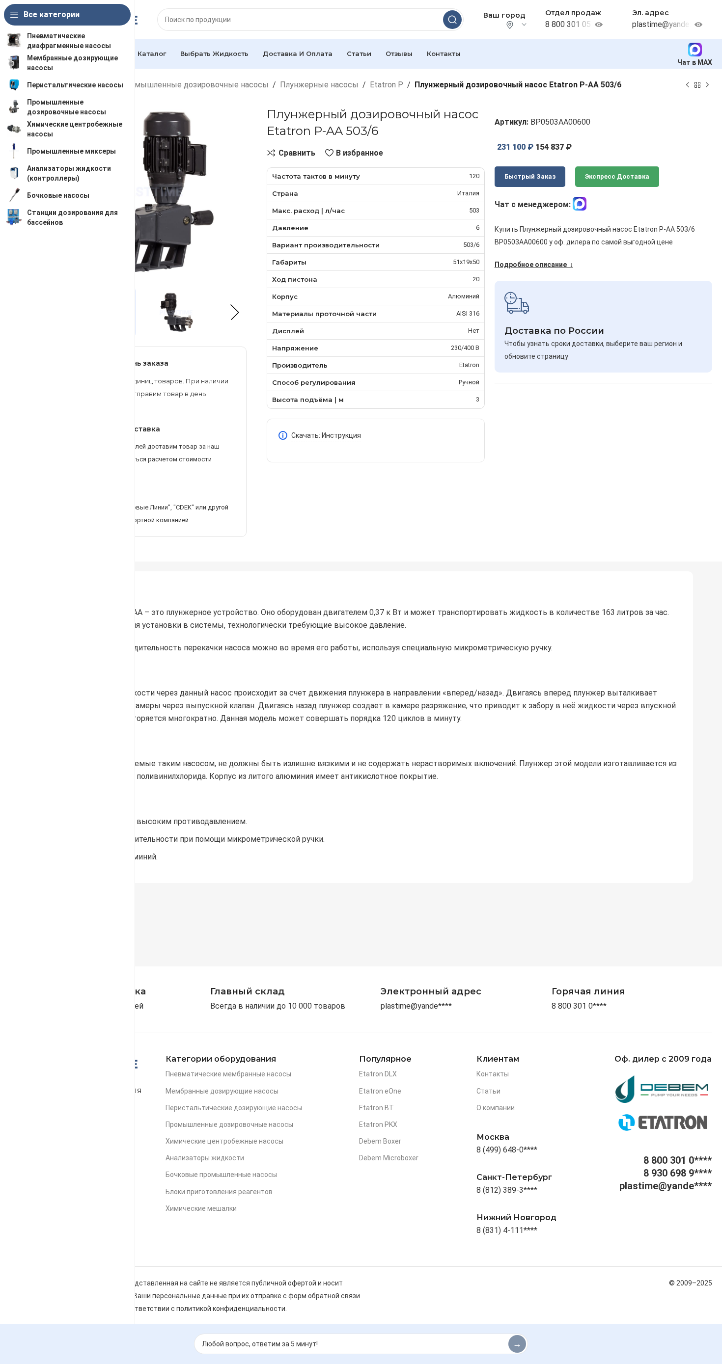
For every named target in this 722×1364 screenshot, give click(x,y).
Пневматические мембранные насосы (228, 1074)
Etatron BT (376, 1108)
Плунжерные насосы (319, 84)
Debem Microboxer (388, 1158)
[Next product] (707, 85)
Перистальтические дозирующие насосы (234, 1108)
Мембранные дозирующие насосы (222, 1091)
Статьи (488, 1091)
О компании (495, 1108)
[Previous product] (688, 85)
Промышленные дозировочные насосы (194, 84)
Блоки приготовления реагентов (219, 1192)
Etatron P (386, 84)
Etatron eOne (380, 1091)
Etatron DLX (378, 1074)
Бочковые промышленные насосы (221, 1174)
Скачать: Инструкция (326, 435)
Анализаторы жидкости (205, 1158)
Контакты (492, 1074)
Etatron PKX (378, 1124)
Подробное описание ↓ (534, 264)
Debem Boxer (380, 1141)
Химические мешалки (201, 1208)
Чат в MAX (694, 62)
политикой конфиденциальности (230, 1308)
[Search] (452, 19)
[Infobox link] (588, 991)
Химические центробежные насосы (224, 1141)
